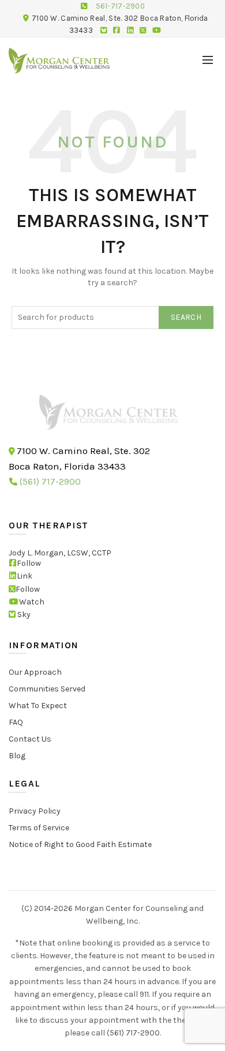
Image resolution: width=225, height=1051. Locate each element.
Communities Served (47, 689)
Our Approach (35, 672)
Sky (23, 614)
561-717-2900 (120, 6)
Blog (17, 756)
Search (186, 317)
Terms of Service (39, 827)
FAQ (16, 722)
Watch (31, 602)
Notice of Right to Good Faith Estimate (80, 844)
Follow (29, 563)
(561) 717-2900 (50, 481)
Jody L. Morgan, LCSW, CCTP (60, 552)
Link (24, 576)
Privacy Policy (35, 810)
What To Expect (38, 705)
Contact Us (30, 739)
